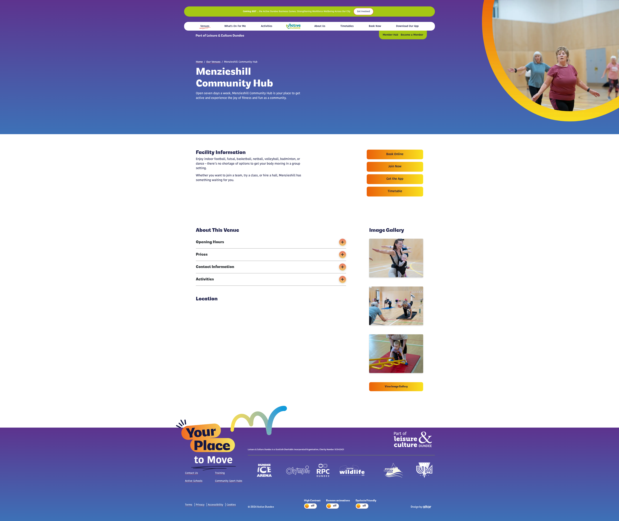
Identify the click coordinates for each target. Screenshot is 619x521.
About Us (319, 26)
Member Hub (390, 35)
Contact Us (191, 473)
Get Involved (363, 11)
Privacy (200, 505)
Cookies (231, 505)
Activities (266, 26)
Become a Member (412, 35)
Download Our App (407, 26)
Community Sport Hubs (228, 481)
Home (293, 26)
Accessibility (215, 505)
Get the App (394, 179)
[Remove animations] (339, 507)
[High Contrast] (313, 507)
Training (220, 473)
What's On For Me (235, 26)
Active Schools (193, 481)
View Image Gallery (396, 386)
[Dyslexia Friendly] (367, 507)
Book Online (394, 154)
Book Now (375, 26)
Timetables (347, 26)
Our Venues (213, 62)
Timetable (395, 191)
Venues (204, 26)
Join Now (394, 166)
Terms (188, 505)
